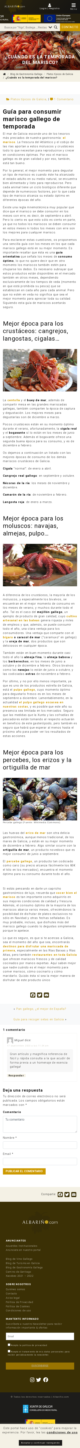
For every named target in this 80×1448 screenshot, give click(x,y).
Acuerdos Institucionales (21, 1245)
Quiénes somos (15, 1289)
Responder (16, 1075)
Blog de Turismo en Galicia (23, 1263)
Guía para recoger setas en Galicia (38, 1019)
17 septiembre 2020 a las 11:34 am (28, 1045)
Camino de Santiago (18, 1271)
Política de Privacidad (19, 1302)
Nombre (8, 1137)
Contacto (70, 27)
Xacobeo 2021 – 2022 (19, 1275)
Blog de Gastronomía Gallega (26, 74)
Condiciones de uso (18, 1310)
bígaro (8, 637)
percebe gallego (19, 861)
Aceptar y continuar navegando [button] (40, 1443)
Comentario (12, 1112)
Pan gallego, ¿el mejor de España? (41, 1009)
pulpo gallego (24, 689)
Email (7, 1154)
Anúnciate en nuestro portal (23, 1249)
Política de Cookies (18, 1306)
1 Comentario (64, 99)
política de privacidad (34, 1345)
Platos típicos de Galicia (60, 74)
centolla (13, 400)
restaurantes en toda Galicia (54, 955)
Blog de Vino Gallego (19, 1258)
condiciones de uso (62, 1432)
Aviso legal (13, 1297)
